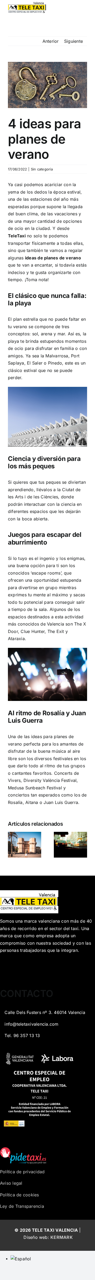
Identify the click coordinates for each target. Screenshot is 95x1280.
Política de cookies (19, 1194)
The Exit (56, 631)
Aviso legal (11, 1183)
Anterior (50, 41)
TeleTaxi (17, 235)
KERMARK (61, 1237)
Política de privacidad (22, 1171)
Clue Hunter (33, 631)
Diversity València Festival (50, 780)
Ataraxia (16, 638)
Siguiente (73, 41)
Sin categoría (42, 169)
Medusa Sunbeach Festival (35, 787)
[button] (12, 845)
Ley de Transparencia (22, 1206)
